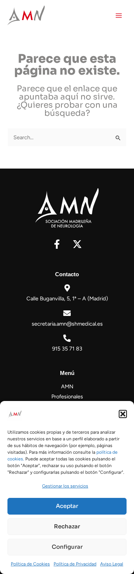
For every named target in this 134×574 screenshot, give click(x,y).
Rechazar (67, 526)
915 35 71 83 (67, 348)
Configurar (67, 546)
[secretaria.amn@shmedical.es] (67, 313)
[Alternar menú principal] (119, 15)
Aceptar (67, 505)
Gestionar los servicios (65, 486)
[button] (123, 414)
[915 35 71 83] (67, 338)
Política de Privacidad (75, 564)
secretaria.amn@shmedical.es (67, 323)
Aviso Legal (111, 564)
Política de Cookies (30, 564)
